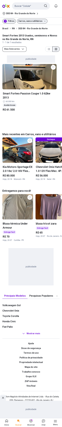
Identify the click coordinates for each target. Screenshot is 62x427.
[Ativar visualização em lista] (48, 49)
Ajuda (31, 343)
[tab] (15, 296)
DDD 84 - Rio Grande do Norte (33, 28)
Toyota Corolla (10, 316)
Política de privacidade (31, 357)
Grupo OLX (31, 376)
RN (13, 28)
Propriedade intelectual (31, 362)
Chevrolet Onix (10, 310)
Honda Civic (9, 321)
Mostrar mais (33, 333)
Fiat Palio (7, 326)
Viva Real (31, 386)
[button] (31, 6)
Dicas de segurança (31, 348)
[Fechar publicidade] (3, 398)
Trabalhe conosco (31, 372)
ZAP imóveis (31, 381)
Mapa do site (31, 367)
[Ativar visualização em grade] (56, 49)
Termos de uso (31, 353)
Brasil (5, 28)
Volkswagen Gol (11, 305)
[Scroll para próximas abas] (57, 296)
